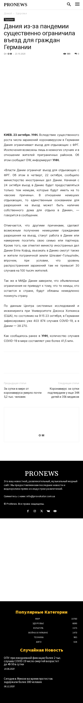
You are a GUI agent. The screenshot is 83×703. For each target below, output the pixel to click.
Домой (8, 13)
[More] (43, 62)
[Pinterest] (25, 62)
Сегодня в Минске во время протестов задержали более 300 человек (28, 680)
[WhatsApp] (34, 62)
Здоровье (21, 13)
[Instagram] (34, 511)
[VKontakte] (48, 511)
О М (10, 53)
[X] (16, 62)
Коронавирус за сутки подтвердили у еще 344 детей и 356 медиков (63, 393)
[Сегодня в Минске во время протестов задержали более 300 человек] (71, 683)
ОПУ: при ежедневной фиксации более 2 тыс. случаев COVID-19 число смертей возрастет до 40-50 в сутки (32, 661)
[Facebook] (8, 62)
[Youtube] (55, 511)
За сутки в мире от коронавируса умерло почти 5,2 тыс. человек (23, 393)
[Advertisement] (41, 559)
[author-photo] (41, 429)
